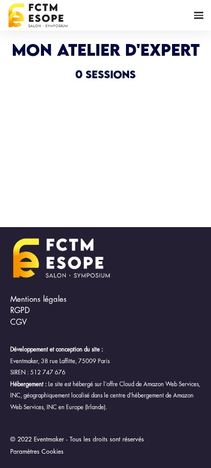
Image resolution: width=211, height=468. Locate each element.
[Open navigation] (198, 15)
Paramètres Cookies (37, 452)
